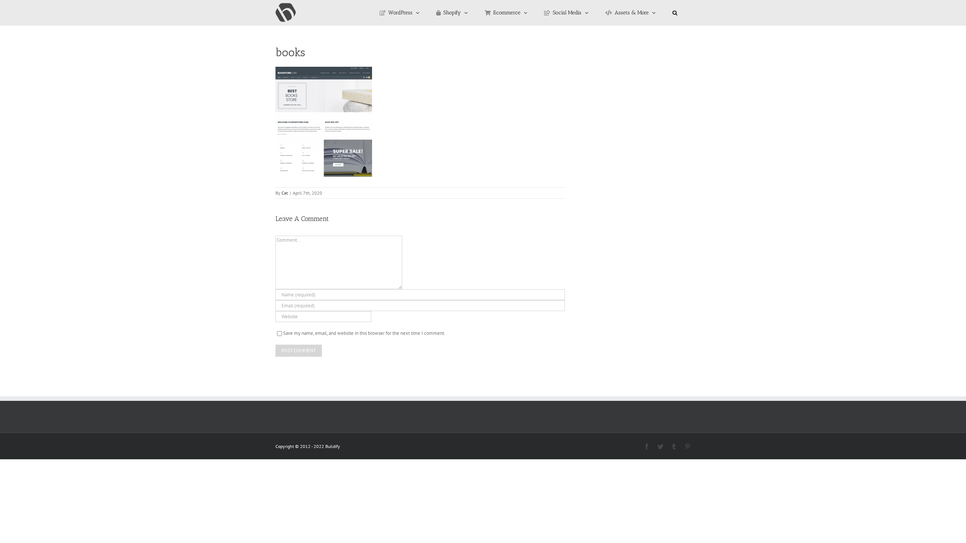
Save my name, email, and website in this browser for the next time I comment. (364, 333)
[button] (675, 13)
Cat (284, 193)
